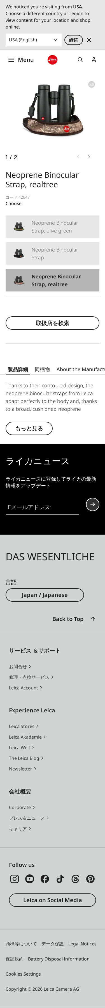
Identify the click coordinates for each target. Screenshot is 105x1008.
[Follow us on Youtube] (29, 878)
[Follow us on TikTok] (60, 878)
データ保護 (52, 944)
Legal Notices (82, 944)
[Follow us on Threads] (75, 878)
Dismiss (89, 40)
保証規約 (15, 959)
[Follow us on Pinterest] (90, 878)
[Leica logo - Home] (52, 60)
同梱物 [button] (42, 369)
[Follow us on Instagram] (14, 878)
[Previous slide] (78, 156)
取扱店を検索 (52, 323)
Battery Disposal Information (59, 959)
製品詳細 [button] (18, 369)
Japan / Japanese (45, 595)
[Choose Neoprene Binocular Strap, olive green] (52, 226)
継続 (73, 40)
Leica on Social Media (52, 900)
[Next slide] (89, 156)
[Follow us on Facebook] (44, 878)
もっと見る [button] (29, 428)
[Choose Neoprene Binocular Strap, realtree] (52, 280)
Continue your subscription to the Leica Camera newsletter (92, 504)
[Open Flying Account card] (93, 60)
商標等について (21, 944)
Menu (26, 59)
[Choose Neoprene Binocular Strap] (52, 253)
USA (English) (23, 40)
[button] (93, 619)
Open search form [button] (80, 60)
